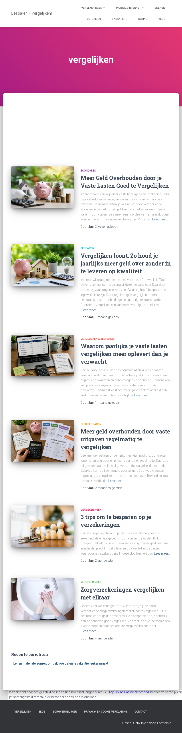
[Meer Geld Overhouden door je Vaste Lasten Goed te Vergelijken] (42, 187)
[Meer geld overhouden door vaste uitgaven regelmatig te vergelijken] (42, 441)
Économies (88, 170)
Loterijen (94, 18)
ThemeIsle (163, 723)
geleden (106, 226)
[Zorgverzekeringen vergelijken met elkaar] (42, 599)
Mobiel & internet (128, 7)
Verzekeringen (92, 7)
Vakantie (118, 18)
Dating (142, 18)
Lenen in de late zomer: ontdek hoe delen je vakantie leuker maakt (60, 663)
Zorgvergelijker (65, 711)
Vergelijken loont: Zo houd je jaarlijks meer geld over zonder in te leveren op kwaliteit (126, 263)
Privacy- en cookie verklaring (105, 711)
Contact (141, 711)
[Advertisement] (91, 126)
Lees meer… (160, 219)
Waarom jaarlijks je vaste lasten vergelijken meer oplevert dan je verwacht (124, 353)
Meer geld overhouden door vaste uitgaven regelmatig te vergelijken (125, 439)
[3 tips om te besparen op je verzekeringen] (42, 526)
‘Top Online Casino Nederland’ (129, 692)
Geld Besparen (91, 424)
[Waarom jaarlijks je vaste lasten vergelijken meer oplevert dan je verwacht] (42, 355)
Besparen (87, 248)
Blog (161, 18)
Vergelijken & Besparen (97, 338)
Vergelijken (22, 711)
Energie (160, 7)
